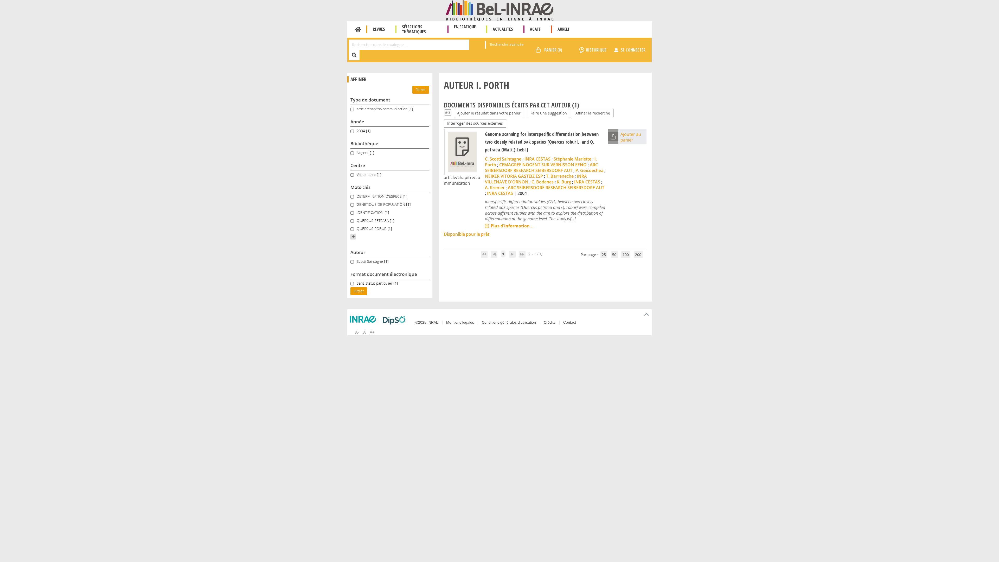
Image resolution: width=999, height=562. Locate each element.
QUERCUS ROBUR (372, 228)
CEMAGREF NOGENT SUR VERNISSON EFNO (543, 165)
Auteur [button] (357, 252)
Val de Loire (367, 174)
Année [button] (357, 122)
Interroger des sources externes (475, 123)
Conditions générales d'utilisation (509, 322)
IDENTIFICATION (371, 212)
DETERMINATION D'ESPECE (380, 196)
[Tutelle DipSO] (395, 320)
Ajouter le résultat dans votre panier (489, 113)
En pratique (465, 27)
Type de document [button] (370, 100)
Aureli (563, 29)
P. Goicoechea (589, 170)
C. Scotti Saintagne (503, 159)
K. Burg (564, 182)
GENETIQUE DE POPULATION (381, 204)
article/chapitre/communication (382, 108)
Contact (569, 322)
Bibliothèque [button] (364, 143)
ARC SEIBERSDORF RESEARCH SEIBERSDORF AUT (541, 167)
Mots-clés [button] (360, 187)
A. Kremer (495, 187)
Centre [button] (357, 165)
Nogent (363, 152)
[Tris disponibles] (448, 113)
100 (626, 254)
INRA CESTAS (537, 159)
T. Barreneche (560, 176)
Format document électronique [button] (383, 274)
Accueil (358, 29)
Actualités (503, 29)
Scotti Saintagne (370, 261)
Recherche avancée (507, 44)
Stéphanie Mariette (572, 159)
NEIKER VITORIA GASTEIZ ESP (514, 176)
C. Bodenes (542, 182)
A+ (372, 332)
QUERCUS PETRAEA (373, 220)
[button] (353, 236)
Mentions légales (460, 322)
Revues (379, 29)
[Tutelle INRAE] (364, 319)
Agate (535, 29)
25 (604, 254)
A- (357, 332)
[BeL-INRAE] (500, 10)
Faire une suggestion (548, 113)
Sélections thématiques (414, 29)
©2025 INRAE (426, 322)
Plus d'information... (512, 226)
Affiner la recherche (592, 113)
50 (614, 254)
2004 (361, 130)
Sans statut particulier (375, 283)
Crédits (549, 322)
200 (638, 254)
